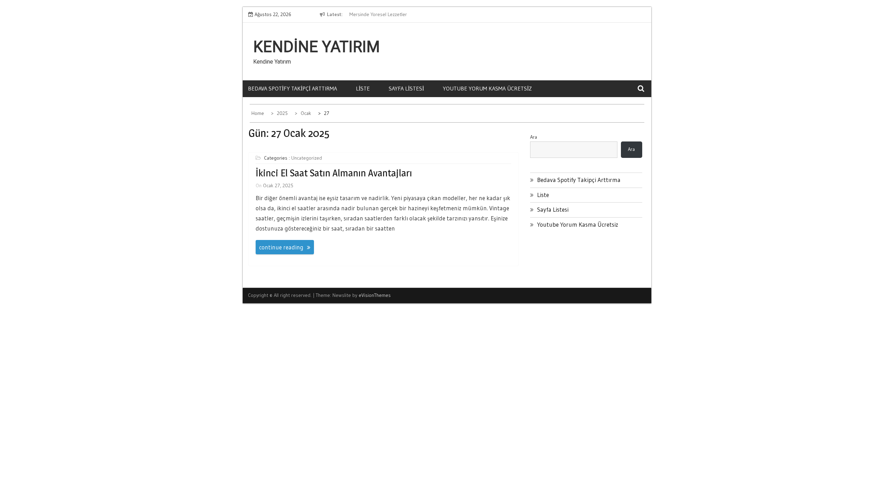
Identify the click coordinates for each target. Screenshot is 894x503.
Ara (533, 137)
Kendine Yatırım (316, 47)
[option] (412, 14)
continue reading (281, 247)
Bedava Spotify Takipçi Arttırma (292, 88)
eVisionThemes (375, 295)
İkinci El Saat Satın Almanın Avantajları (334, 173)
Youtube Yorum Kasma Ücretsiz (487, 88)
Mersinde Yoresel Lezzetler (377, 14)
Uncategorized (306, 158)
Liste (363, 88)
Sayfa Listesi (406, 88)
